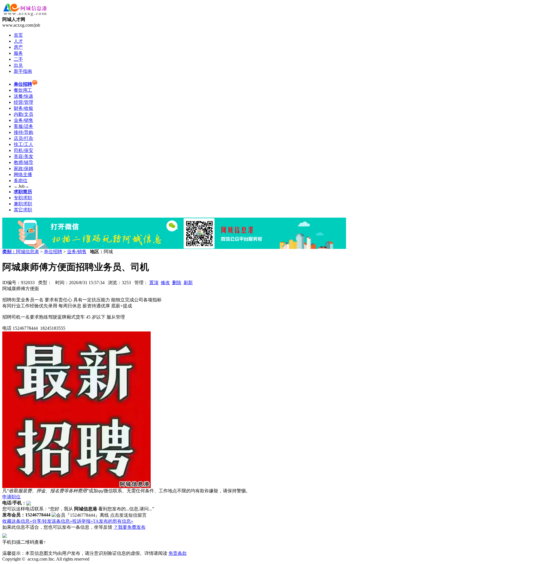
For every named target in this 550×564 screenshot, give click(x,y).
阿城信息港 (27, 251)
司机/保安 (23, 150)
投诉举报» (82, 521)
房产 (18, 47)
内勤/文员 (23, 114)
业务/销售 (23, 120)
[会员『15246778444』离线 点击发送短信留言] (99, 515)
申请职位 (11, 496)
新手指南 (23, 71)
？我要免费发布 (129, 527)
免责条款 (177, 553)
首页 (18, 35)
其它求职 (23, 209)
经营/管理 (23, 102)
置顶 (153, 282)
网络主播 (23, 174)
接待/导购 (23, 132)
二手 (18, 59)
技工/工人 (23, 144)
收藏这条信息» (17, 521)
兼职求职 (23, 203)
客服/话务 (23, 126)
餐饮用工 (23, 90)
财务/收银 (23, 108)
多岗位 (21, 180)
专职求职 (23, 197)
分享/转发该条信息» (52, 521)
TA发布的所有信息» (113, 521)
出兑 (18, 65)
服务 (18, 53)
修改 (165, 282)
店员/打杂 (23, 138)
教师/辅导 (23, 162)
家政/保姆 (23, 168)
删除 (176, 282)
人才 (18, 41)
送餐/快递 (23, 96)
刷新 (188, 282)
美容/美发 (23, 156)
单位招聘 (53, 251)
